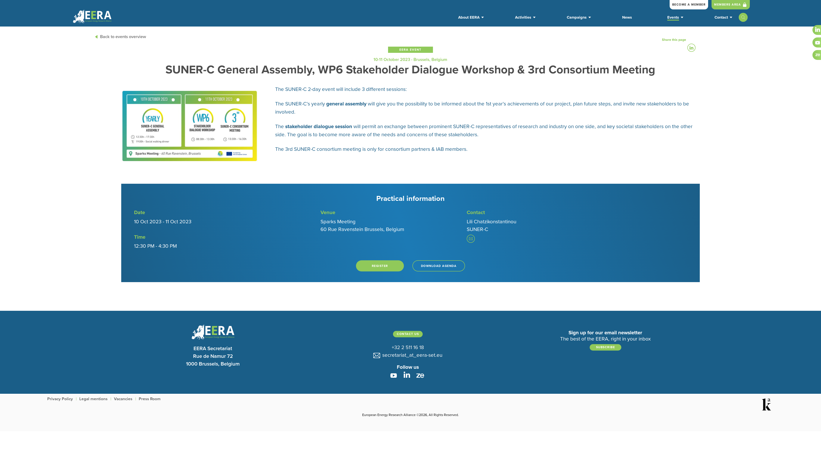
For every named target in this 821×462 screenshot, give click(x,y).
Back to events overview (123, 37)
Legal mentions (93, 399)
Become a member (689, 4)
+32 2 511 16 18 (408, 347)
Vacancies (123, 399)
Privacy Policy (60, 399)
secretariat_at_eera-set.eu (411, 355)
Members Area (727, 4)
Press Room (150, 399)
